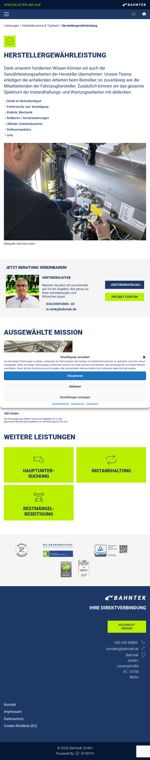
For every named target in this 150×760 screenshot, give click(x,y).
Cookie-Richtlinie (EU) (20, 726)
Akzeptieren (75, 376)
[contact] (130, 10)
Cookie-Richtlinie (60, 403)
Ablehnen (75, 386)
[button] (144, 357)
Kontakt (10, 704)
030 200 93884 (126, 643)
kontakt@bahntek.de (122, 649)
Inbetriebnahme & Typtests (40, 25)
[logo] (134, 5)
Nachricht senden (127, 626)
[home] (144, 14)
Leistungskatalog (125, 285)
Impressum (92, 403)
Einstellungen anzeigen (75, 397)
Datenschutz (77, 403)
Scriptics (87, 753)
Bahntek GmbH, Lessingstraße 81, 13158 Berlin (128, 666)
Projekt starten (125, 297)
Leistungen (11, 25)
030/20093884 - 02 (60, 304)
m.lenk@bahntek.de (61, 309)
